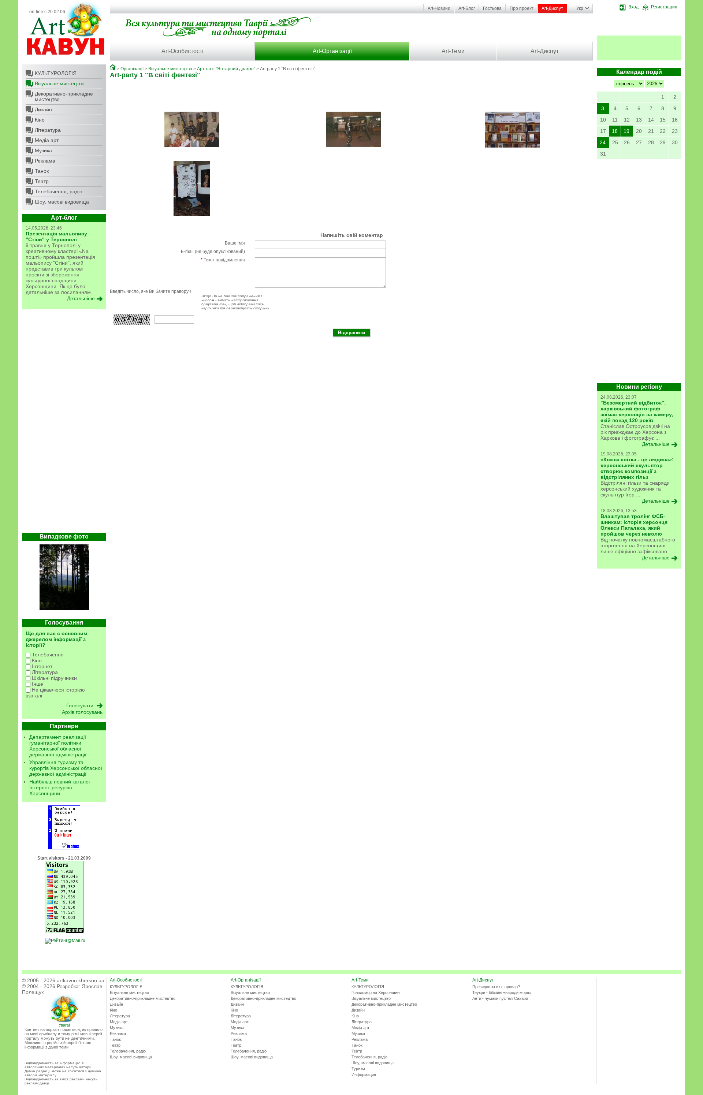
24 (603, 142)
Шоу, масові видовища (62, 202)
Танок (42, 171)
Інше (36, 684)
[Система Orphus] (64, 847)
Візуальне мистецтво (60, 83)
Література (48, 130)
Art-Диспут (552, 8)
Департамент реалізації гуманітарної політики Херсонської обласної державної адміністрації (57, 745)
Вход (633, 7)
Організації (132, 68)
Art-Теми (453, 51)
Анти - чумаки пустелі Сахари (500, 998)
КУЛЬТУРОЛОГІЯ (56, 73)
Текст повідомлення (223, 259)
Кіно (40, 120)
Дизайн (43, 109)
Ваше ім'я (235, 243)
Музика (43, 150)
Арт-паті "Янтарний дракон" (226, 68)
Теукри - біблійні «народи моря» (501, 992)
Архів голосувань (82, 712)
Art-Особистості (182, 51)
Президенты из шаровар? (496, 986)
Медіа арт (47, 140)
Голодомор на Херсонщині (376, 992)
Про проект (521, 8)
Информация (364, 1074)
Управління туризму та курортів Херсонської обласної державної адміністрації (65, 768)
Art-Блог (466, 8)
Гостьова (492, 8)
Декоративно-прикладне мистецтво (64, 96)
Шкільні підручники (53, 678)
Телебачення (47, 655)
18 (615, 131)
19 (626, 131)
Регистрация (664, 7)
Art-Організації (332, 51)
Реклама (45, 161)
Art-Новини (439, 8)
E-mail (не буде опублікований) (213, 251)
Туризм (358, 1068)
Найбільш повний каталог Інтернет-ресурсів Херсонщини (59, 787)
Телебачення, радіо (58, 191)
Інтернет (41, 666)
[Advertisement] (64, 423)
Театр (42, 181)
